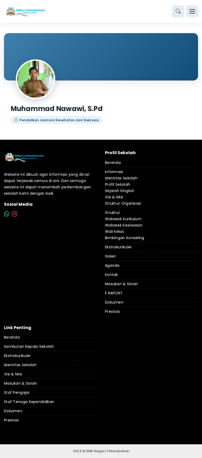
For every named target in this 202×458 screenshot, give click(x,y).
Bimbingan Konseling (124, 237)
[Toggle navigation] (192, 11)
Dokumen (114, 302)
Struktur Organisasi (123, 203)
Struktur (112, 212)
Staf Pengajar (17, 392)
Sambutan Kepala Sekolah (29, 346)
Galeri (110, 256)
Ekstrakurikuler (118, 247)
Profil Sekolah (117, 184)
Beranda (113, 162)
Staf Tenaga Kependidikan (29, 401)
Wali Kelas (114, 231)
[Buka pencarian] (178, 11)
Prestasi (112, 311)
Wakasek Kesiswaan (124, 225)
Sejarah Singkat (119, 190)
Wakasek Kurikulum (123, 219)
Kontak (111, 274)
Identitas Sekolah (121, 178)
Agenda (112, 265)
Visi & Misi (114, 197)
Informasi (114, 171)
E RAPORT (114, 293)
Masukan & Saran (121, 283)
